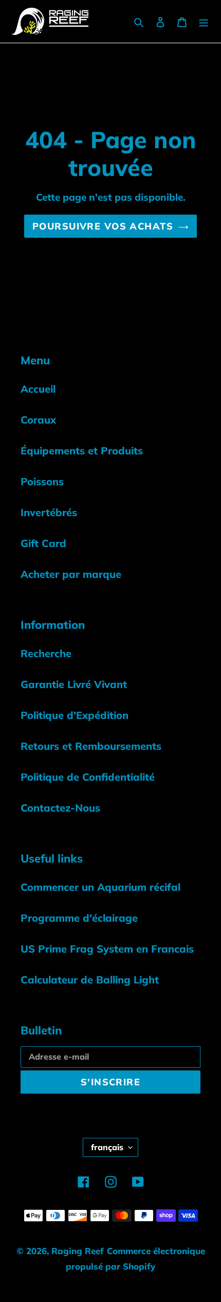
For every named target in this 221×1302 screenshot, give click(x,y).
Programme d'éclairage (79, 917)
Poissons (42, 481)
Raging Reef (77, 1250)
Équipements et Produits (82, 450)
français (107, 1147)
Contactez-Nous (60, 807)
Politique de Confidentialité (88, 776)
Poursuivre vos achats (102, 226)
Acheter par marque (71, 574)
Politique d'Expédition (74, 715)
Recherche (46, 653)
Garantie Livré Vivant (74, 684)
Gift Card (43, 543)
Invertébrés (49, 512)
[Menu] (203, 21)
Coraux (38, 419)
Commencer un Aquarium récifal (100, 887)
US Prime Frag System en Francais (107, 948)
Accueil (38, 388)
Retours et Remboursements (91, 746)
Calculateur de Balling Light (90, 979)
